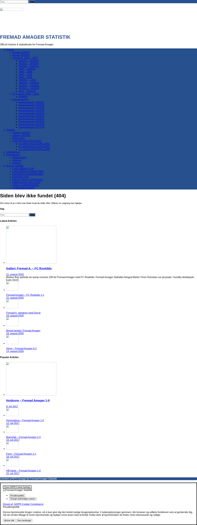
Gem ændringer (24, 520)
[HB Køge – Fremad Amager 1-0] (12, 465)
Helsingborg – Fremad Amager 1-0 (25, 420)
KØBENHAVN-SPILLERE (26, 182)
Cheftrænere (13, 152)
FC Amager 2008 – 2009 (25, 94)
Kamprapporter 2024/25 (31, 108)
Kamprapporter (20, 99)
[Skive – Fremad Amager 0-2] (12, 343)
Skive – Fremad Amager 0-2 (21, 348)
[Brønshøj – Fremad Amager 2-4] (12, 432)
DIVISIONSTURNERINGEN (27, 174)
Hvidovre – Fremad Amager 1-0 (28, 400)
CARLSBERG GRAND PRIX (28, 171)
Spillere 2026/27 (21, 132)
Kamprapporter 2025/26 (31, 105)
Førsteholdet (19, 157)
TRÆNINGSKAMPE (23, 188)
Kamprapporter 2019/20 (31, 121)
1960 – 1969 (25, 77)
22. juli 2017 (13, 473)
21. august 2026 (15, 274)
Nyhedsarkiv (13, 155)
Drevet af (23, 504)
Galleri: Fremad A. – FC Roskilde (29, 268)
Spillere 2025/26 (21, 135)
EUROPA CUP (20, 177)
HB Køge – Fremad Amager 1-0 (23, 470)
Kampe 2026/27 (21, 52)
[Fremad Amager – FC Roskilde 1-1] (12, 289)
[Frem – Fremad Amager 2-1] (12, 448)
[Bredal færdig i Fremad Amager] (12, 325)
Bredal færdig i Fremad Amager (23, 330)
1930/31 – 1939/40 (28, 85)
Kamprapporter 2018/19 (31, 124)
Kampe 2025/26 (21, 55)
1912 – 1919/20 (27, 91)
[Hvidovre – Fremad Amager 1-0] (31, 394)
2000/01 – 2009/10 (28, 66)
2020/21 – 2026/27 (28, 60)
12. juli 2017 (13, 423)
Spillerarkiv (18, 138)
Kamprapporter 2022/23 (31, 113)
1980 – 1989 (25, 72)
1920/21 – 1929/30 (28, 88)
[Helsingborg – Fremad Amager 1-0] (12, 415)
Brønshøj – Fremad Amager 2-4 (23, 437)
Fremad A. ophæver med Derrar (23, 313)
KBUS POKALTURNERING (27, 179)
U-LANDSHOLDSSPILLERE (34, 149)
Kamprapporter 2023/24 (31, 110)
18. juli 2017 (13, 456)
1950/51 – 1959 (27, 80)
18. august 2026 (15, 315)
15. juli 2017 (13, 440)
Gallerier (17, 160)
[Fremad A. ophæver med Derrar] (12, 307)
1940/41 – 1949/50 (28, 83)
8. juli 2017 (12, 406)
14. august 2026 (15, 351)
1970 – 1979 (25, 74)
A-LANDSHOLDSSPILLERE (34, 143)
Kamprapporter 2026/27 (31, 102)
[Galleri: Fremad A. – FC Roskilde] (31, 262)
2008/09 (22, 96)
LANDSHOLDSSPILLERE (26, 141)
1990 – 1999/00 (27, 69)
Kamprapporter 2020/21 (31, 119)
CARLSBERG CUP (23, 168)
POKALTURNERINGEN (25, 185)
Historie (16, 163)
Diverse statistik (14, 166)
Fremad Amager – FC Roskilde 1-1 (25, 295)
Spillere (10, 130)
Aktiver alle (9, 520)
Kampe (10, 49)
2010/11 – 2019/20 (28, 63)
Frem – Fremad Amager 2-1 (21, 454)
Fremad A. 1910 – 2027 (25, 58)
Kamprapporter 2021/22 (31, 116)
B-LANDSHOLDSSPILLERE (34, 146)
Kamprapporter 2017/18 (31, 127)
